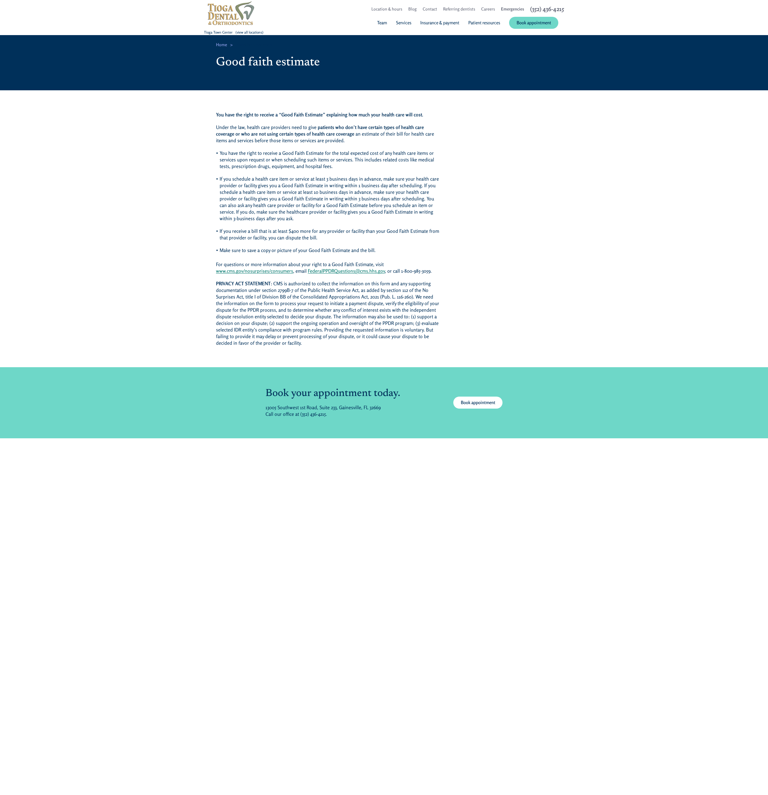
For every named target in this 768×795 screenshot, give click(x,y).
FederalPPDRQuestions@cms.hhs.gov (346, 271)
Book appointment (478, 402)
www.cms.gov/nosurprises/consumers (254, 271)
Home (221, 44)
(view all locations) (249, 32)
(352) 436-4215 (313, 414)
